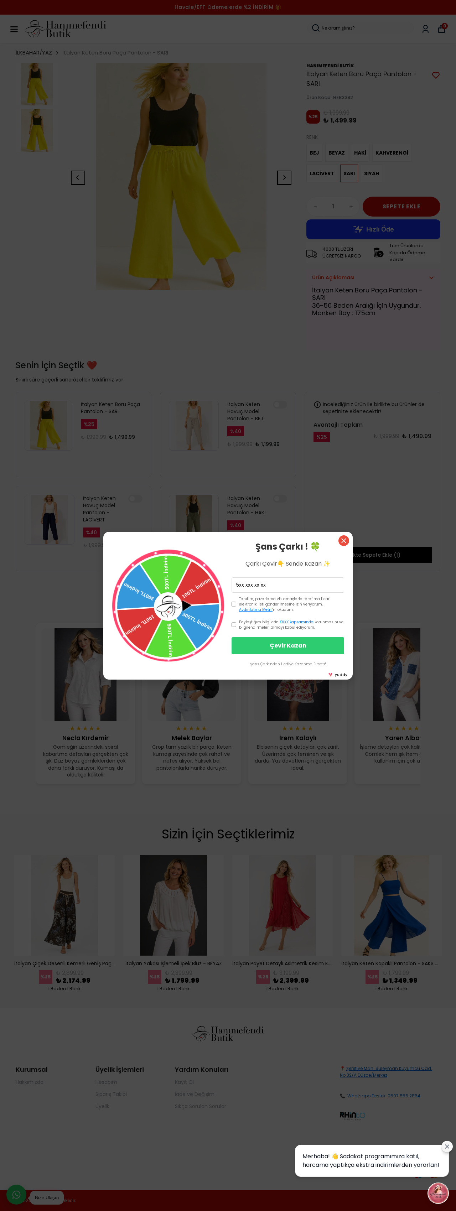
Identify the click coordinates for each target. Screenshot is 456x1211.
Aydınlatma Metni (256, 609)
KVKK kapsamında (297, 622)
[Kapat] (343, 540)
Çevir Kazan (288, 645)
